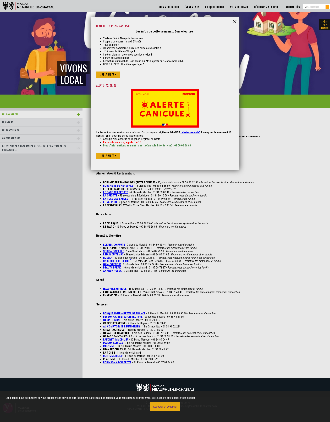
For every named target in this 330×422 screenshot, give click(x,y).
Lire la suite (107, 75)
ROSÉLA (107, 257)
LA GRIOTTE (110, 195)
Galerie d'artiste (11, 138)
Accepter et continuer (165, 406)
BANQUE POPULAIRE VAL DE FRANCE (124, 313)
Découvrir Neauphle (267, 7)
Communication (169, 7)
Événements (192, 7)
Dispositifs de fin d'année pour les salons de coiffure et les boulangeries (34, 148)
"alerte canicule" (190, 132)
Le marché (7, 122)
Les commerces (10, 114)
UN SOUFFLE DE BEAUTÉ (117, 261)
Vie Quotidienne (215, 7)
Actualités (292, 7)
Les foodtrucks (10, 130)
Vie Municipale (239, 7)
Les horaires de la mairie (324, 24)
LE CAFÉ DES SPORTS (115, 192)
